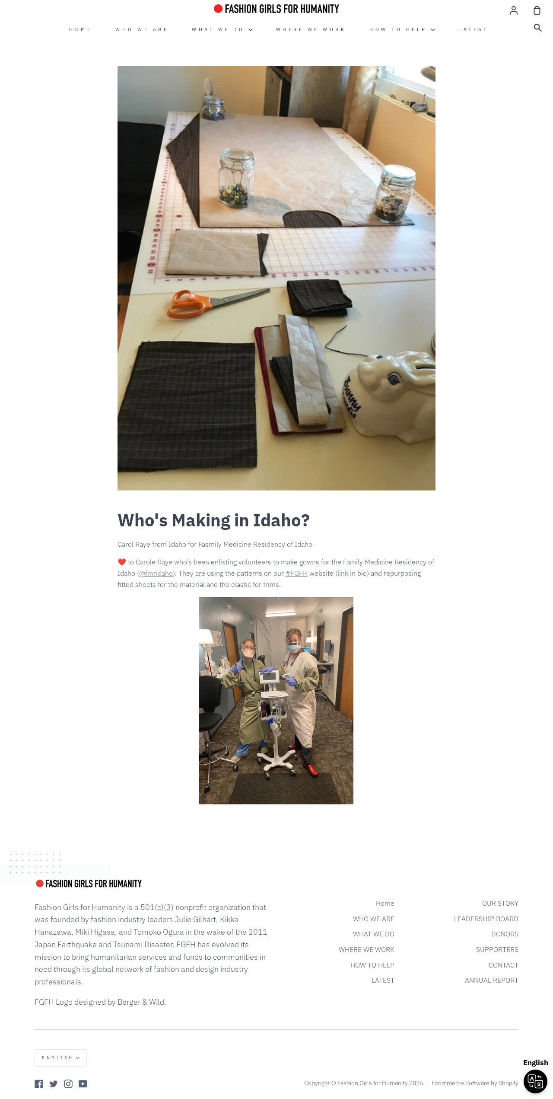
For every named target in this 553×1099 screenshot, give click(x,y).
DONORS (504, 933)
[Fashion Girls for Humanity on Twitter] (53, 1084)
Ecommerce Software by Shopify (475, 1083)
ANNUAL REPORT (491, 980)
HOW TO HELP (400, 29)
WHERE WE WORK (311, 29)
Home (80, 29)
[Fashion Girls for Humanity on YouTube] (83, 1084)
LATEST (473, 29)
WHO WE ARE (141, 29)
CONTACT (503, 965)
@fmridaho (156, 573)
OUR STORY (500, 903)
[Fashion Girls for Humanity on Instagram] (68, 1084)
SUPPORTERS (497, 949)
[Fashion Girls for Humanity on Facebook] (39, 1084)
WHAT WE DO (220, 29)
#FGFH (297, 573)
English (58, 1058)
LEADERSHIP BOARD (486, 918)
